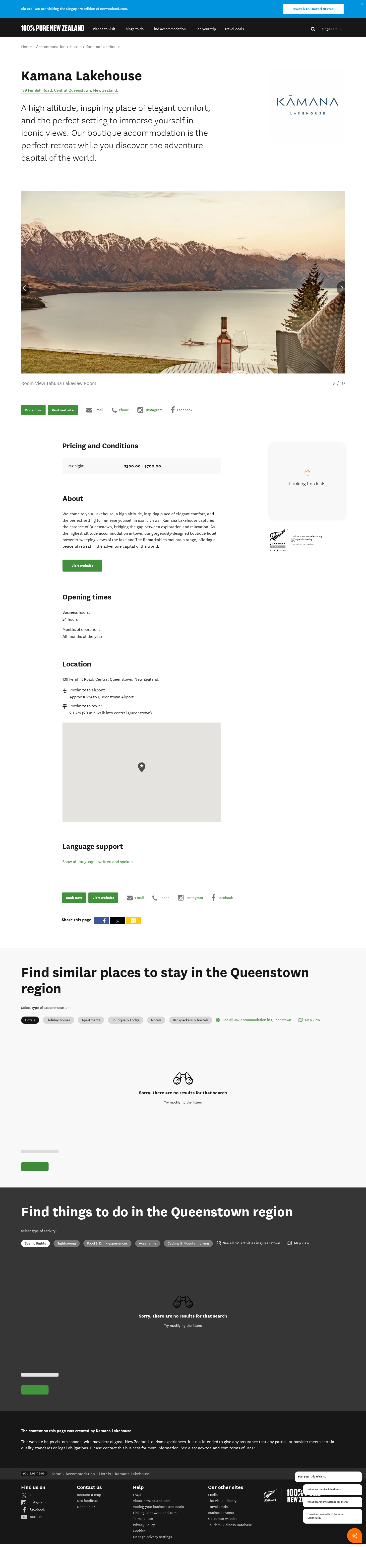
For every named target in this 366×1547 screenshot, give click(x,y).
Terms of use (143, 1519)
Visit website (63, 409)
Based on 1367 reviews (303, 544)
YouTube (35, 1517)
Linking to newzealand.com (155, 1513)
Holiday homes (58, 1020)
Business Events (221, 1513)
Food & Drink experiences (107, 1243)
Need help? (86, 1507)
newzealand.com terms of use (226, 1447)
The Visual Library (222, 1501)
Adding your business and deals (158, 1507)
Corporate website (223, 1519)
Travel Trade (218, 1507)
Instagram (37, 1502)
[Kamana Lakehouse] (307, 105)
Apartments (91, 1020)
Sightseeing (66, 1243)
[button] (104, 29)
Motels (156, 1020)
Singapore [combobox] (330, 29)
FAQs (137, 1495)
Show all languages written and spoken (97, 861)
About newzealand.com (151, 1501)
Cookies (139, 1531)
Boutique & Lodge (126, 1020)
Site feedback (87, 1501)
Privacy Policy (144, 1525)
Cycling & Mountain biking (188, 1243)
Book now (33, 409)
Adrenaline (147, 1243)
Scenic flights (35, 1243)
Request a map (89, 1495)
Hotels (30, 1020)
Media (213, 1495)
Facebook (36, 1509)
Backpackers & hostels (191, 1020)
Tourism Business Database (230, 1525)
